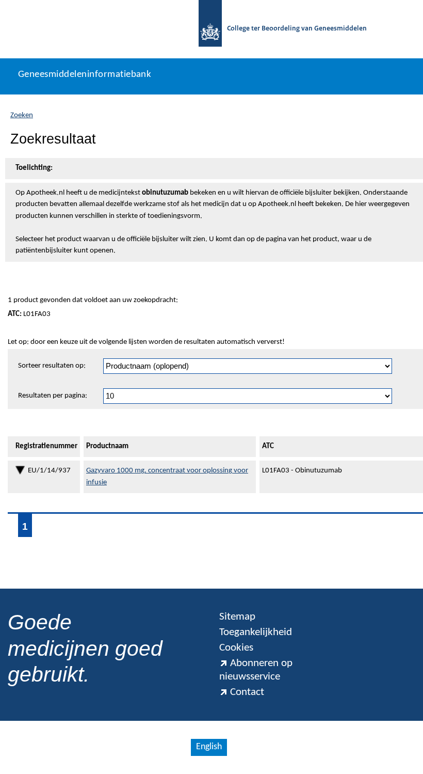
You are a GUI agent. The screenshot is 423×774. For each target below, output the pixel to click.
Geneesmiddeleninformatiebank (84, 75)
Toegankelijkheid (255, 632)
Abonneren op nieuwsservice (255, 670)
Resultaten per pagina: (52, 396)
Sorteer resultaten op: (52, 366)
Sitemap (237, 616)
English (209, 747)
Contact (247, 692)
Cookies (236, 647)
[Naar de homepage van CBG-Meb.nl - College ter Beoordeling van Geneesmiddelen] (210, 29)
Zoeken (21, 115)
